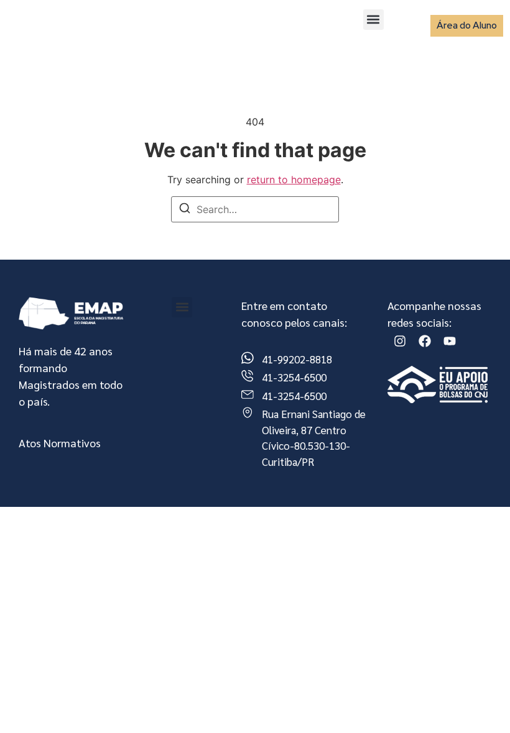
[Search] (185, 210)
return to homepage (294, 179)
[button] (373, 19)
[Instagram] (399, 341)
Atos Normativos (60, 442)
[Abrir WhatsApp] (479, 702)
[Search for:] (255, 209)
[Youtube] (449, 341)
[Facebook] (424, 341)
